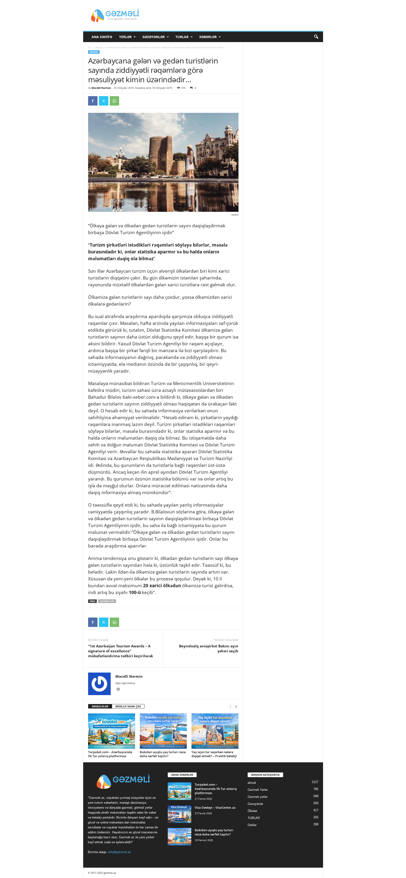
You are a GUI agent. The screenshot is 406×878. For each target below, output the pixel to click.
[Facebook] (93, 101)
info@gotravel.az (119, 852)
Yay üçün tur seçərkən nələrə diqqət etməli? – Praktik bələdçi (214, 754)
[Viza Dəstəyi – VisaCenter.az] (179, 814)
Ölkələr (252, 811)
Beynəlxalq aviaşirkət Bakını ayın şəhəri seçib (208, 648)
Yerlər (125, 37)
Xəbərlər (208, 37)
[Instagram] (118, 689)
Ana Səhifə (102, 37)
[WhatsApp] (114, 101)
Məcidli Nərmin (101, 88)
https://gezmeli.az (125, 683)
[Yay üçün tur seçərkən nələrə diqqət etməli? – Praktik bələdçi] (214, 731)
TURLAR (182, 37)
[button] (316, 37)
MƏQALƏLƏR (100, 706)
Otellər (252, 825)
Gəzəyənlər (153, 37)
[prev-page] (230, 706)
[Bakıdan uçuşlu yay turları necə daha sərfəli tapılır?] (163, 731)
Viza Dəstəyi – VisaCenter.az (215, 807)
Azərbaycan (107, 601)
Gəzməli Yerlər (258, 789)
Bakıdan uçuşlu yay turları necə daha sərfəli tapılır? (163, 754)
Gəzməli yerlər (257, 797)
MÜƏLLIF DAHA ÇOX (128, 706)
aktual (98, 47)
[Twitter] (103, 101)
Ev (89, 47)
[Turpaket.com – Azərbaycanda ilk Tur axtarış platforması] (111, 731)
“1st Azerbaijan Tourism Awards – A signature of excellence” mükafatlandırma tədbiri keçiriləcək (120, 651)
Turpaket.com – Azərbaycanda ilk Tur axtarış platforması (110, 754)
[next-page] (236, 706)
